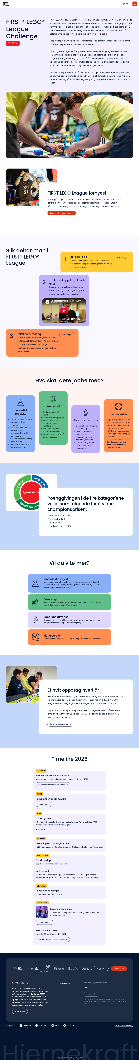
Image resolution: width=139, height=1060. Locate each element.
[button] (69, 4)
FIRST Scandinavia (32, 991)
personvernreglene (115, 999)
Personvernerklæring (124, 1025)
